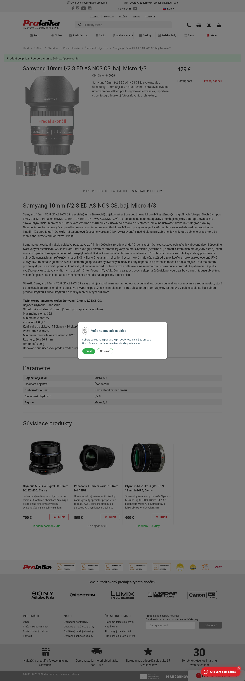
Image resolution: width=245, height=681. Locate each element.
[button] (239, 668)
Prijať (89, 351)
